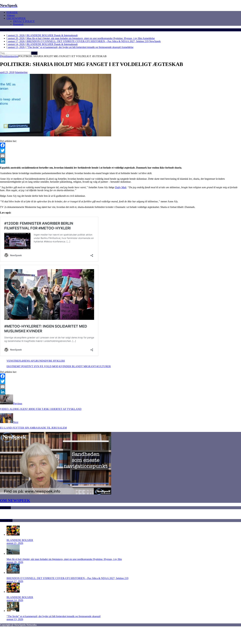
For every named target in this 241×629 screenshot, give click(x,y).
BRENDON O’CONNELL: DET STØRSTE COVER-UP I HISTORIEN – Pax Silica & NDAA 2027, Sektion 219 (67, 578)
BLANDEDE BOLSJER (20, 540)
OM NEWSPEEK (16, 18)
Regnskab (18, 24)
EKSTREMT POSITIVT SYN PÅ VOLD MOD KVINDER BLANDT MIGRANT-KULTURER (59, 366)
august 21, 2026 (15, 543)
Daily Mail (120, 187)
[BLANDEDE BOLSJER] (13, 534)
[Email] (120, 155)
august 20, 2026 (15, 562)
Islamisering (21, 72)
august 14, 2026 (15, 600)
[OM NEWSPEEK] (55, 493)
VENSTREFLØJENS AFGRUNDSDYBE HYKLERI (36, 360)
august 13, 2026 (15, 619)
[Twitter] (120, 150)
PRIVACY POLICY (24, 21)
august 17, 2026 (15, 581)
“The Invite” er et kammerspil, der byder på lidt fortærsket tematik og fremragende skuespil (53, 616)
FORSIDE (12, 12)
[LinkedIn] (120, 161)
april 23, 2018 (7, 72)
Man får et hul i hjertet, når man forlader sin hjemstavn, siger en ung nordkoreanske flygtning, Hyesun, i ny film (64, 559)
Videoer (11, 15)
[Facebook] (120, 145)
